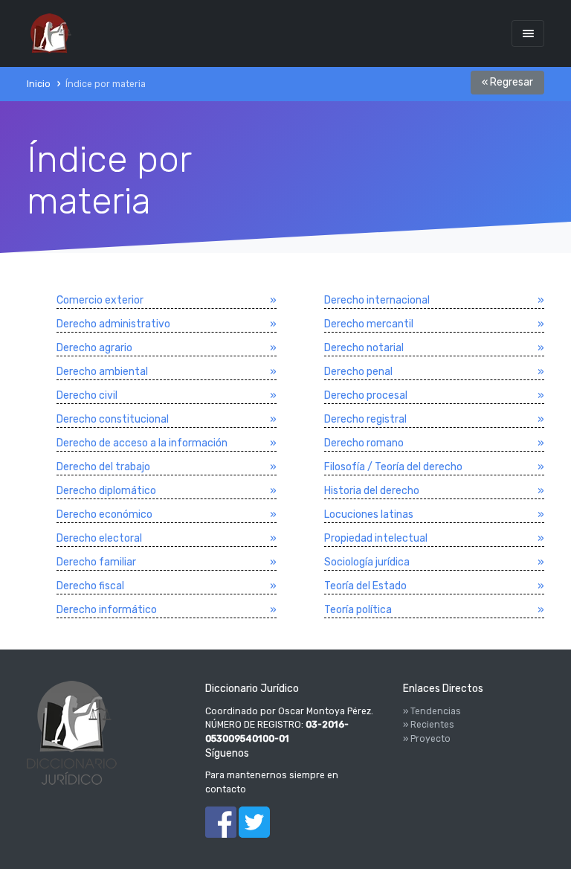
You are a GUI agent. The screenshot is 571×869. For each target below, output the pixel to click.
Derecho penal (358, 371)
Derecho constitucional (113, 419)
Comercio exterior (100, 300)
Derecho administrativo (113, 324)
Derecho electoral (99, 538)
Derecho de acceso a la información (142, 443)
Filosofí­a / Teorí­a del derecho (393, 467)
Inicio (39, 84)
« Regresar (507, 82)
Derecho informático (107, 609)
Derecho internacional (377, 300)
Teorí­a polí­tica (358, 609)
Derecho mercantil (368, 324)
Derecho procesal (365, 395)
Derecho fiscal (90, 586)
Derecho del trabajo (103, 467)
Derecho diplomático (106, 490)
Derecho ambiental (102, 371)
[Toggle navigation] (528, 33)
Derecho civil (87, 395)
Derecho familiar (96, 562)
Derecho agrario (94, 347)
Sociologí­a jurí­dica (367, 562)
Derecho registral (365, 419)
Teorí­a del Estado (365, 586)
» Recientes (428, 724)
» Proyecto (427, 739)
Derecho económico (104, 514)
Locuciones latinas (368, 514)
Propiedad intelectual (376, 538)
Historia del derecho (371, 490)
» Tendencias (432, 711)
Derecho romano (364, 443)
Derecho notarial (364, 347)
